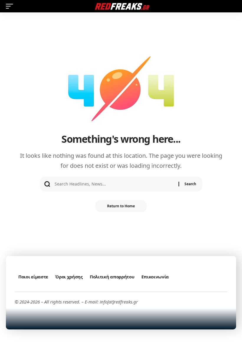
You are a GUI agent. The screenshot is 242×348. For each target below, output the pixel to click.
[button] (11, 6)
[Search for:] (114, 184)
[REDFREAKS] (121, 6)
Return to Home (121, 206)
